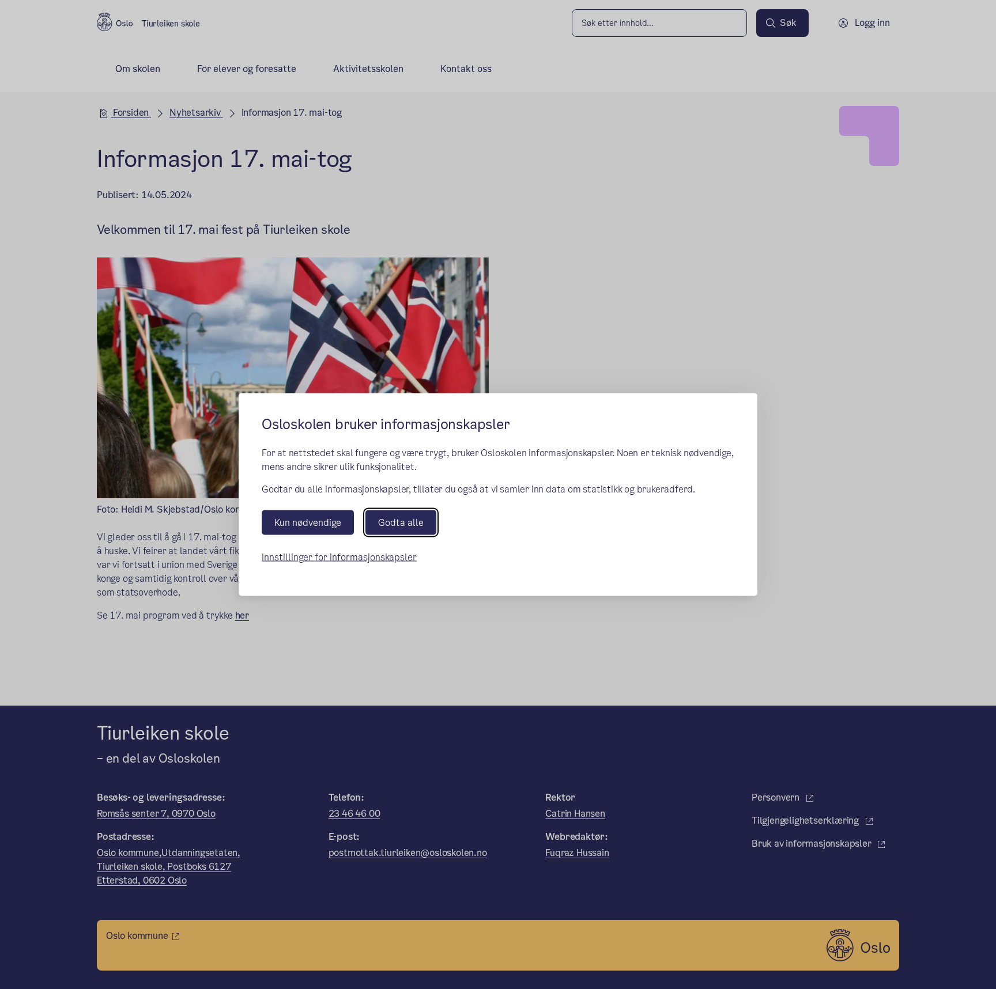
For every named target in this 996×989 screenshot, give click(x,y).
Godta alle (401, 522)
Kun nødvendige (307, 522)
